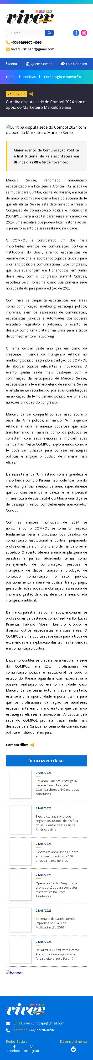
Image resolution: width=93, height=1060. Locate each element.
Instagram (84, 33)
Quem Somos (41, 63)
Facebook (76, 33)
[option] (46, 973)
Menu (12, 63)
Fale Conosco (76, 63)
